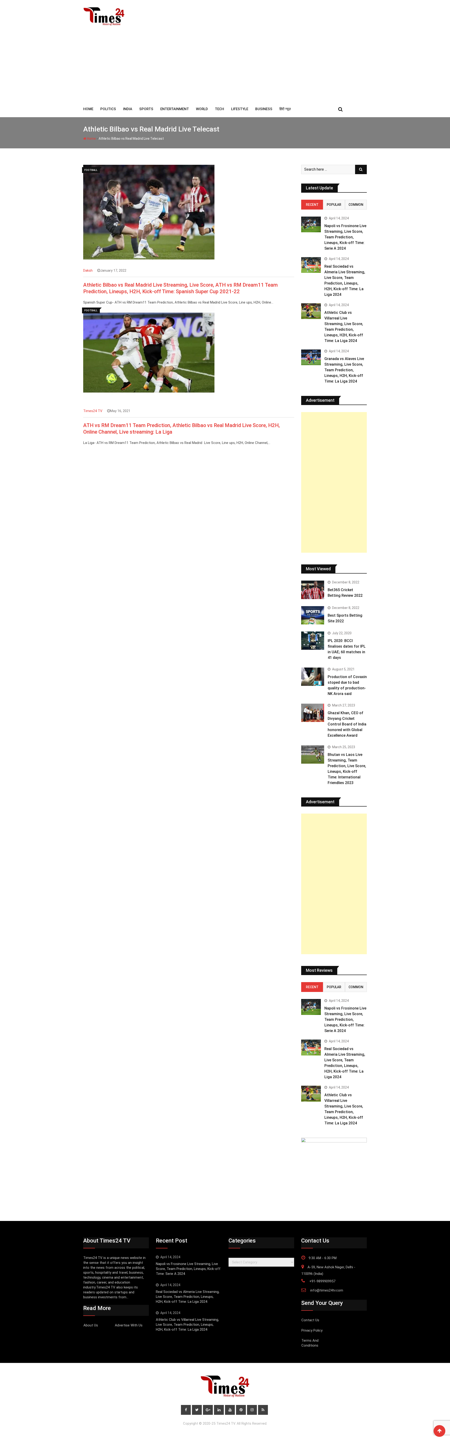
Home (91, 138)
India (127, 109)
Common (356, 205)
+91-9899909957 (322, 1281)
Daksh (88, 270)
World (202, 109)
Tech (219, 109)
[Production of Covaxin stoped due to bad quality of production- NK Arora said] (312, 677)
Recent (312, 205)
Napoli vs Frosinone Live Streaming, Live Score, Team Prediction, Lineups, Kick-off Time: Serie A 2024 (345, 237)
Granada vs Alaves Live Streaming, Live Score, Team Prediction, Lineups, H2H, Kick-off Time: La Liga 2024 (344, 370)
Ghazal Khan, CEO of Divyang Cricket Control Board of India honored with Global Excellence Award (347, 724)
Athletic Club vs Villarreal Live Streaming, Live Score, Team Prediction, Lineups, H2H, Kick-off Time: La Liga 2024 (187, 1325)
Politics (108, 109)
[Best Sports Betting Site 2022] (312, 615)
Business (263, 109)
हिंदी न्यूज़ (285, 109)
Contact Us (310, 1320)
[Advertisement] (225, 65)
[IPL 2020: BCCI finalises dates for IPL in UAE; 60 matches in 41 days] (312, 640)
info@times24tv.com (326, 1290)
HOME (88, 109)
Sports (146, 109)
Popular (334, 205)
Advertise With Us (128, 1325)
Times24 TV (92, 411)
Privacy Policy (311, 1330)
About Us (90, 1325)
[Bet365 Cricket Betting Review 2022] (312, 590)
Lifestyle (239, 109)
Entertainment (174, 109)
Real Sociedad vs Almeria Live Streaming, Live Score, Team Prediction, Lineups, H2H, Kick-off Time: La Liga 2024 (187, 1297)
